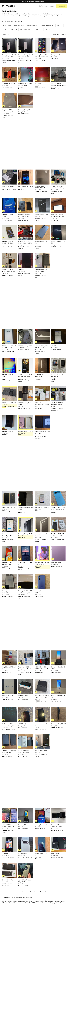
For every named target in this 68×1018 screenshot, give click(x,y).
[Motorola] (58, 336)
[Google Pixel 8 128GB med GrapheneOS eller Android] (58, 524)
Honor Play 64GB (56, 562)
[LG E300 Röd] (42, 74)
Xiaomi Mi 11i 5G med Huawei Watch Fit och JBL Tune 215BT (8, 270)
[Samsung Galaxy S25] (9, 422)
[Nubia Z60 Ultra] (58, 844)
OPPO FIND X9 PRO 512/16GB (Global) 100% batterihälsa (42, 668)
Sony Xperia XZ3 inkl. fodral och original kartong (8, 111)
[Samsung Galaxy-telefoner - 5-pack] (58, 815)
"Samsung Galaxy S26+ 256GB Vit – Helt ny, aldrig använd (41, 347)
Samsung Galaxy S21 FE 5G (58, 696)
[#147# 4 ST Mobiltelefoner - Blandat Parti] (42, 393)
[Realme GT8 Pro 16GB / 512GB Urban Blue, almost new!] (42, 553)
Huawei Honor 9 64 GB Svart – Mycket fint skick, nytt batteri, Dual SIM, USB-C (9, 535)
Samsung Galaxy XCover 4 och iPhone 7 (9, 751)
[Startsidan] (10, 6)
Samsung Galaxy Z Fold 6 (58, 724)
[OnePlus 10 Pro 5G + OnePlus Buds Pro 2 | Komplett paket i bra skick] (25, 232)
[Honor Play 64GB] (58, 553)
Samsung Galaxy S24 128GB (24, 403)
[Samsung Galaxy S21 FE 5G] (58, 686)
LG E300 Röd (38, 83)
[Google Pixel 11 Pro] (25, 844)
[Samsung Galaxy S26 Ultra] (42, 524)
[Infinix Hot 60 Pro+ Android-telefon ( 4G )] (9, 815)
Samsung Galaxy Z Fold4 (9, 402)
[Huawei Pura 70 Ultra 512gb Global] (25, 870)
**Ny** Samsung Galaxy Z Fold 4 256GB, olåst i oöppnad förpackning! (42, 696)
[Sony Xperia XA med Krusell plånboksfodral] (58, 205)
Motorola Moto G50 (8, 186)
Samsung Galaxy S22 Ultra (41, 725)
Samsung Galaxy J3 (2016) (7, 215)
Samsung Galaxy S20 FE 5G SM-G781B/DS (9, 346)
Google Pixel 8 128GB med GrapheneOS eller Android (58, 535)
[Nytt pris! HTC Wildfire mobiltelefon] (58, 365)
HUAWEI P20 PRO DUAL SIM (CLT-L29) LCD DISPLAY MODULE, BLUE (25, 375)
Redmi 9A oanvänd (23, 695)
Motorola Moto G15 (8, 695)
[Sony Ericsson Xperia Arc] (25, 177)
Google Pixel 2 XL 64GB (42, 507)
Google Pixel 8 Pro (7, 880)
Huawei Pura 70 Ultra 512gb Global (24, 881)
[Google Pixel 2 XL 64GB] (42, 498)
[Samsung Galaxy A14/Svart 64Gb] (9, 553)
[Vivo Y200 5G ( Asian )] (42, 741)
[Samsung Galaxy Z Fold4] (9, 394)
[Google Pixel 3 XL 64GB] (9, 498)
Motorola (53, 345)
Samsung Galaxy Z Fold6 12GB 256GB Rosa (9, 55)
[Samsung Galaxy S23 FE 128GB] (58, 657)
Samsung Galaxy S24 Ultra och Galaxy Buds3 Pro (58, 84)
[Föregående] (23, 891)
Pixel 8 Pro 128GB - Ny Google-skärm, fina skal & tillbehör (25, 668)
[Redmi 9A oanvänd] (25, 686)
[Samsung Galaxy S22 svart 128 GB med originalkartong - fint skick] (25, 205)
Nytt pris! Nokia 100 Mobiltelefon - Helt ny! (57, 187)
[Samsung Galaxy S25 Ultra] (42, 232)
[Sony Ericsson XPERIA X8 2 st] (9, 657)
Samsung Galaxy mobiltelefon (7, 591)
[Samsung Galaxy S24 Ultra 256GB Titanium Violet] (9, 232)
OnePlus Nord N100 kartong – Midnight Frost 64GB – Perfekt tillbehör (9, 725)
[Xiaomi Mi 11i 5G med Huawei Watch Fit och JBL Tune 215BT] (9, 260)
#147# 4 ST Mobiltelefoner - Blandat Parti (42, 403)
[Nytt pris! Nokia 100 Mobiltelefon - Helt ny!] (58, 177)
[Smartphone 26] (58, 45)
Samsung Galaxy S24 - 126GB (41, 591)
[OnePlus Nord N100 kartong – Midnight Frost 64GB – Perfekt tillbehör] (9, 714)
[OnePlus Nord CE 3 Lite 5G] (25, 553)
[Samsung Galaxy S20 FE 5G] (58, 232)
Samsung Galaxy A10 (41, 825)
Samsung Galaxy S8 (24, 110)
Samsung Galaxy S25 (8, 431)
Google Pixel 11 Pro (24, 853)
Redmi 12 (21, 269)
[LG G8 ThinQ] (25, 714)
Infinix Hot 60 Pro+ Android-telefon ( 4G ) (8, 825)
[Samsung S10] (25, 815)
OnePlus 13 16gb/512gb (9, 83)
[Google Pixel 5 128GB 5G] (26, 422)
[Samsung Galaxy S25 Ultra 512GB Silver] (42, 260)
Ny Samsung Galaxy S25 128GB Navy (42, 375)
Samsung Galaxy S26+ (41, 214)
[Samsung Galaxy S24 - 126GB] (42, 581)
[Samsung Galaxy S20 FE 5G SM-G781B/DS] (9, 336)
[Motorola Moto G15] (9, 686)
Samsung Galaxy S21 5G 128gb (25, 508)
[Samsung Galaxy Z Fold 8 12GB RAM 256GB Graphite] (42, 177)
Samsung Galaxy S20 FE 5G (58, 242)
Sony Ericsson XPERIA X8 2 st (9, 668)
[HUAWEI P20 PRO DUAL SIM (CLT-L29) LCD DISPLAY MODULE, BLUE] (25, 365)
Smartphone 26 (55, 55)
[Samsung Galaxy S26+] (42, 205)
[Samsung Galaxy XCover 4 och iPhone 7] (9, 741)
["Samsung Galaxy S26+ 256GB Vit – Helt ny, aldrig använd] (42, 336)
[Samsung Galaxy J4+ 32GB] (9, 365)
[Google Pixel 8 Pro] (9, 870)
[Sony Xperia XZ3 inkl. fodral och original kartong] (9, 100)
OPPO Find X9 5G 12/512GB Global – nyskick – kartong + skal (25, 751)
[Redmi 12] (25, 260)
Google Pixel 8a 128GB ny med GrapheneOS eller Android (58, 508)
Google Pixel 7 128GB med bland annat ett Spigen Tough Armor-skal (58, 403)
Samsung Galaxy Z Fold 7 (25, 345)
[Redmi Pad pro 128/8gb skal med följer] (25, 74)
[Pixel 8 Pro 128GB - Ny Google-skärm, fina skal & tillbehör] (25, 657)
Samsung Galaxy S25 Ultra (41, 242)
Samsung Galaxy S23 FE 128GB (58, 668)
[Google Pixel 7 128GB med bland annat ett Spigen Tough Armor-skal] (58, 393)
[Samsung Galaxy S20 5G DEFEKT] (42, 844)
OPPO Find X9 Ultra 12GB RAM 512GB (42, 432)
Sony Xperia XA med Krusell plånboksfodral (57, 215)
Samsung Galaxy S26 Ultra (41, 535)
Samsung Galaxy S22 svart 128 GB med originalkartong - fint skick (24, 215)
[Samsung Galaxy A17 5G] (26, 525)
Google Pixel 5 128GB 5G (25, 431)
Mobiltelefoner (8, 21)
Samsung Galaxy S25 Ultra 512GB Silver (41, 270)
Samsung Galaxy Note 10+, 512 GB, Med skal (41, 55)
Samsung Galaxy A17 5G (25, 534)
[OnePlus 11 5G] (9, 844)
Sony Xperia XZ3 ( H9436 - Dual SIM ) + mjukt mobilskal (25, 592)
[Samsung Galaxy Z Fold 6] (58, 714)
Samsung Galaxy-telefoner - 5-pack (56, 825)
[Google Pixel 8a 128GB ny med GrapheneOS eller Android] (58, 498)
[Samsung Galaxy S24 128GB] (25, 393)
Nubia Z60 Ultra (55, 853)
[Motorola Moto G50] (9, 177)
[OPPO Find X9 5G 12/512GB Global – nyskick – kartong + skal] (25, 741)
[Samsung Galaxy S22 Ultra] (42, 714)
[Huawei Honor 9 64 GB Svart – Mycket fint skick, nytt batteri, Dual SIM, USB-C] (9, 524)
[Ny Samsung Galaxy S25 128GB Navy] (42, 365)
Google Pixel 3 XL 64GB (9, 507)
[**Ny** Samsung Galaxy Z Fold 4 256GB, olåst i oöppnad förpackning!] (42, 686)
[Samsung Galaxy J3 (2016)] (9, 205)
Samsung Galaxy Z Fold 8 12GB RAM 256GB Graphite (42, 187)
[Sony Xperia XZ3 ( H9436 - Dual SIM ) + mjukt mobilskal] (25, 581)
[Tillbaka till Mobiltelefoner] (2, 21)
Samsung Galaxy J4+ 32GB (8, 375)
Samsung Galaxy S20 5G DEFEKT (42, 854)
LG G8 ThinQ (22, 724)
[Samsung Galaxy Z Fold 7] (25, 336)
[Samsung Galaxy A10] (42, 815)
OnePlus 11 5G (6, 853)
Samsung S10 (22, 825)
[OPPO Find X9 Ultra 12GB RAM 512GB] (42, 422)
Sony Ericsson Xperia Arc (25, 186)
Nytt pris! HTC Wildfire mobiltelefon (57, 375)
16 (41, 891)
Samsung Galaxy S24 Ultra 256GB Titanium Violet (8, 242)
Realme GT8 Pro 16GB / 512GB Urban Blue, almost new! (42, 563)
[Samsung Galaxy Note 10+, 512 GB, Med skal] (42, 45)
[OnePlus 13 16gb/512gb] (9, 74)
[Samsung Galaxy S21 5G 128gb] (25, 498)
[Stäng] (66, 2)
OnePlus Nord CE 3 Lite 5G (25, 563)
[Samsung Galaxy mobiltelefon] (9, 581)
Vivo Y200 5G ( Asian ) (41, 750)
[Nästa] (44, 891)
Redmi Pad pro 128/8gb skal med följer (25, 84)
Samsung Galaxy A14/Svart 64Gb (7, 563)
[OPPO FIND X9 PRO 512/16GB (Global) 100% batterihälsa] (42, 657)
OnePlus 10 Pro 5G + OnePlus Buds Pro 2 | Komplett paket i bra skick (24, 242)
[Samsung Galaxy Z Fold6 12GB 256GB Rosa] (9, 45)
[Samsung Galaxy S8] (25, 100)
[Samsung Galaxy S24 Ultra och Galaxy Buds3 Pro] (58, 74)
